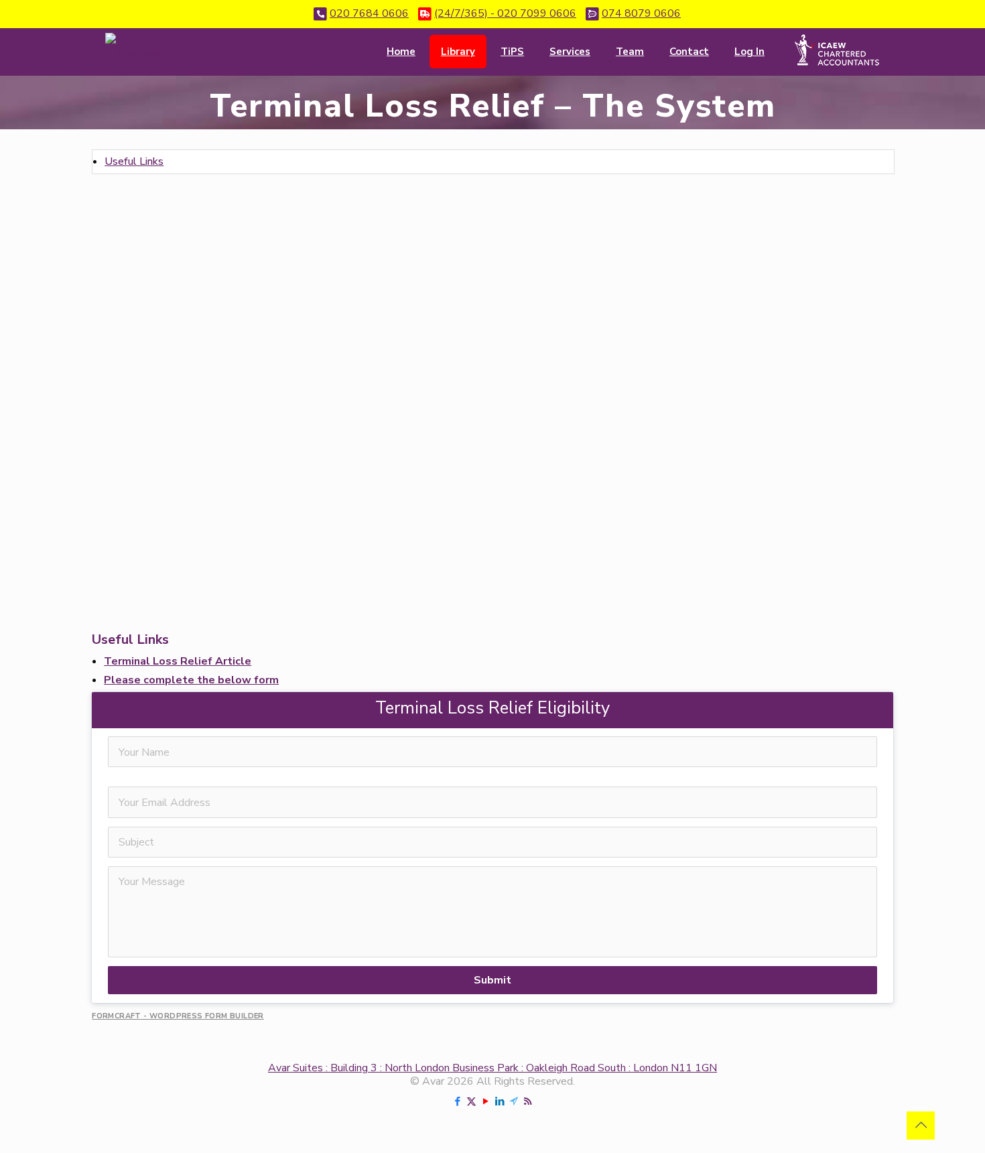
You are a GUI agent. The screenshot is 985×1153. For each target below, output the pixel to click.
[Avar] (133, 51)
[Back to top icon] (921, 1125)
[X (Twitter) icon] (471, 1101)
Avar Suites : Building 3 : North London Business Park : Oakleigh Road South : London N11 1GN (492, 1068)
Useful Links (134, 161)
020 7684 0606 (369, 13)
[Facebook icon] (457, 1101)
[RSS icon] (528, 1101)
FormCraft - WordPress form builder (178, 1016)
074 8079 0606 (641, 13)
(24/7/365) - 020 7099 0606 (505, 13)
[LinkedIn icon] (500, 1101)
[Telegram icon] (514, 1101)
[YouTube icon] (485, 1101)
